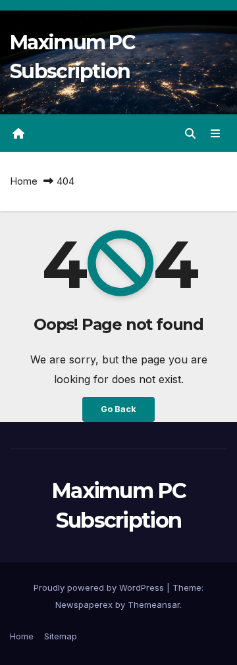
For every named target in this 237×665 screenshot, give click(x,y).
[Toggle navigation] (215, 133)
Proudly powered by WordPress (100, 587)
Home (24, 181)
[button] (190, 133)
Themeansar (154, 604)
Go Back (118, 409)
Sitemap (60, 636)
